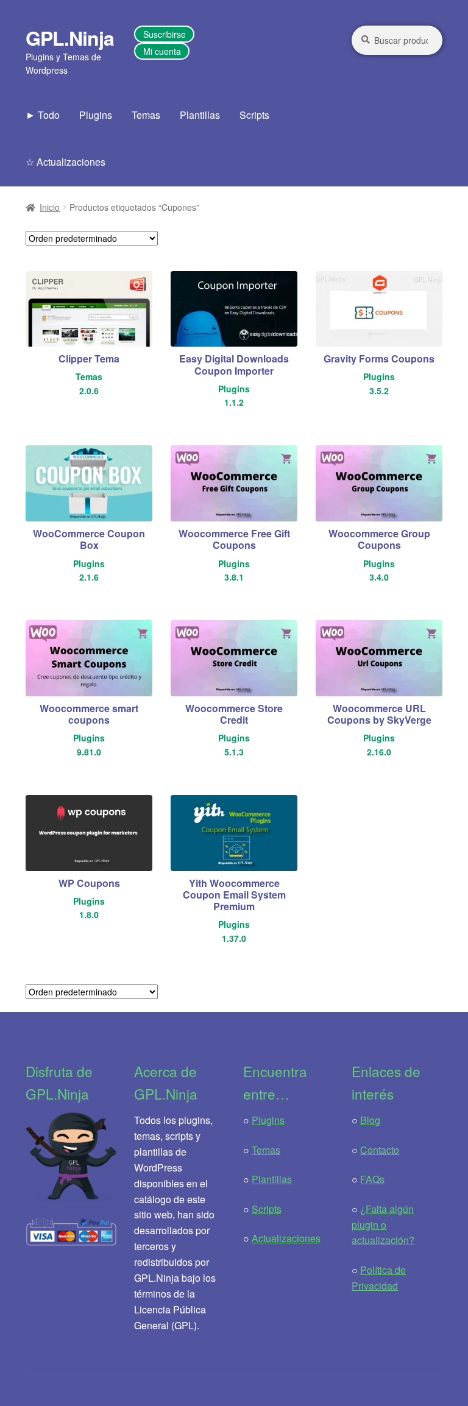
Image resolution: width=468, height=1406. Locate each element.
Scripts (254, 115)
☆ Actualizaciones (65, 162)
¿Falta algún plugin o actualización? (383, 1225)
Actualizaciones (286, 1238)
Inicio (50, 207)
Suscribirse (164, 34)
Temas (146, 115)
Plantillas (200, 115)
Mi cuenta (162, 51)
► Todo (43, 115)
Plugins (95, 115)
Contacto (379, 1150)
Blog (370, 1120)
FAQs (372, 1179)
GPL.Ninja (70, 38)
